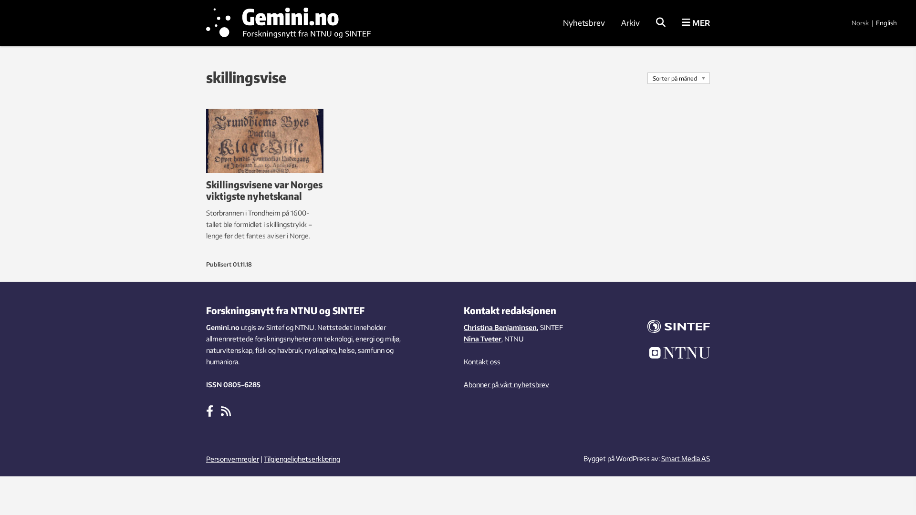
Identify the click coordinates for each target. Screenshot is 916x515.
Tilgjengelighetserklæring (302, 459)
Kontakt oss (482, 362)
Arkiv (630, 23)
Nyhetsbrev (584, 23)
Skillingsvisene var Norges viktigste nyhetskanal (264, 190)
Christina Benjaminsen (500, 327)
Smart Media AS (685, 458)
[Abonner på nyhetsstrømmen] (226, 410)
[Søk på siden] (661, 23)
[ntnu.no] (672, 354)
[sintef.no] (672, 328)
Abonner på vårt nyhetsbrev (506, 385)
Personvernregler (232, 459)
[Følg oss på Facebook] (209, 410)
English (886, 23)
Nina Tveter (482, 339)
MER (700, 23)
